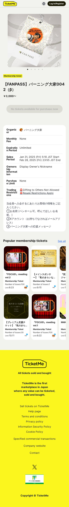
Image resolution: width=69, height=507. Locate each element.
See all (62, 241)
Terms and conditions (35, 416)
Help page (34, 411)
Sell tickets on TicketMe (34, 406)
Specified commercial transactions (34, 438)
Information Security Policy (34, 426)
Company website (35, 445)
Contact (34, 452)
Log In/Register (56, 3)
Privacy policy (34, 421)
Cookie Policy (34, 431)
